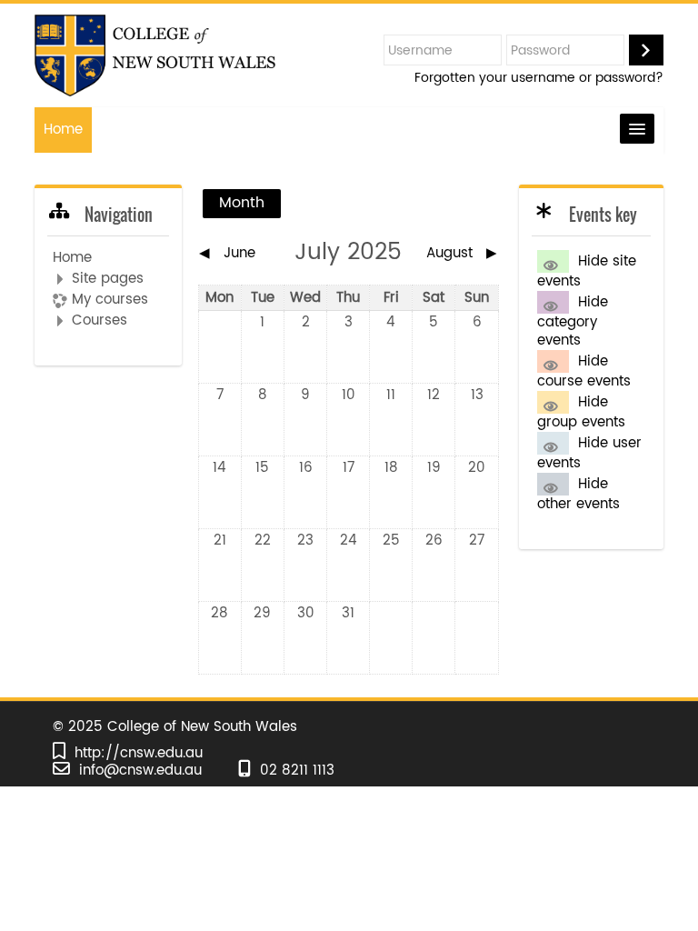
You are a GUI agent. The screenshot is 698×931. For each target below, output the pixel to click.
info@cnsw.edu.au (140, 770)
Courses (99, 320)
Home (63, 129)
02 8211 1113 (297, 770)
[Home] (154, 55)
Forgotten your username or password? (538, 78)
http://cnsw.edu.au (139, 753)
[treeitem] (108, 289)
